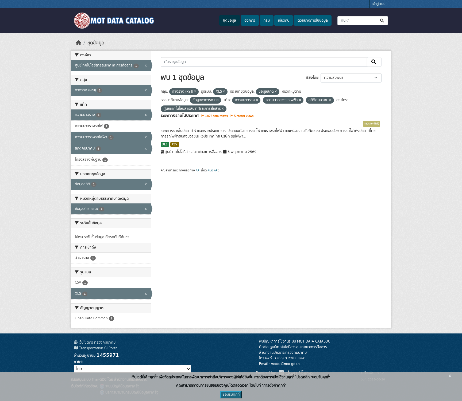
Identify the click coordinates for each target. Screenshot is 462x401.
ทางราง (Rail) (371, 123)
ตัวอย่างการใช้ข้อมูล (313, 20)
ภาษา (78, 361)
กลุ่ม (266, 20)
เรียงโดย (312, 77)
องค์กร (249, 20)
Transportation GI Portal (98, 348)
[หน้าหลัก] (78, 43)
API (198, 170)
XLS (164, 144)
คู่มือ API (212, 170)
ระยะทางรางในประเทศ (180, 115)
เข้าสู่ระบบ (379, 4)
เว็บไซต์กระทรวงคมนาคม (97, 342)
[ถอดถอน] (195, 92)
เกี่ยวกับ (283, 20)
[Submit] (382, 20)
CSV (174, 144)
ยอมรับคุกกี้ (231, 394)
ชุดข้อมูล (229, 20)
